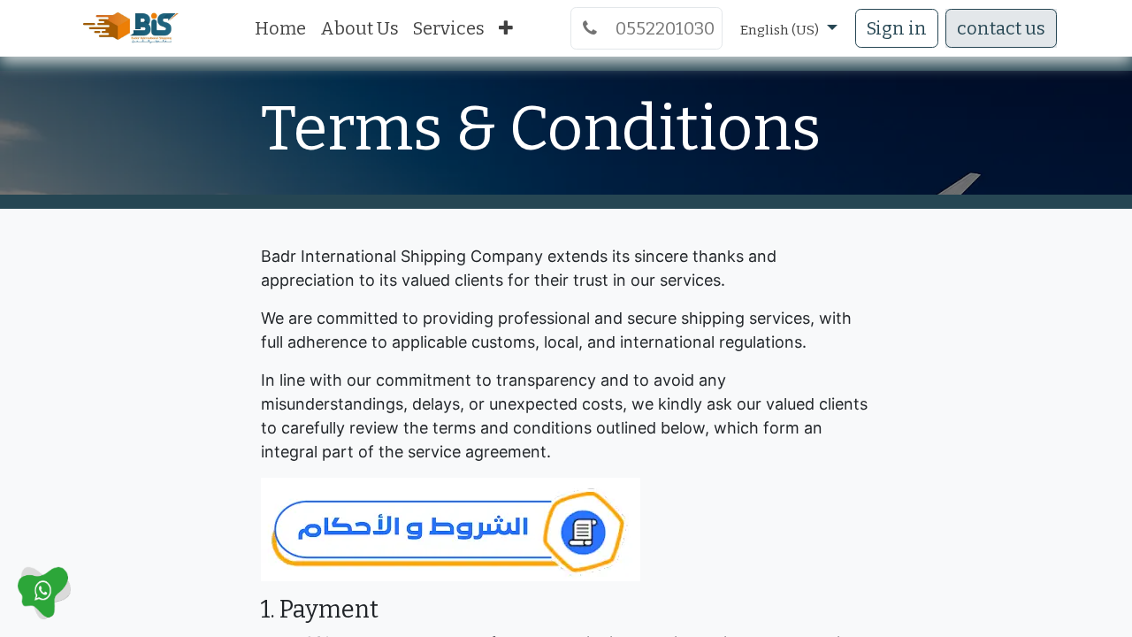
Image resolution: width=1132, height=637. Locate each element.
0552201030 (660, 28)
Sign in (897, 28)
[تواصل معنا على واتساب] (44, 591)
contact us (1001, 28)
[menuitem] (280, 28)
